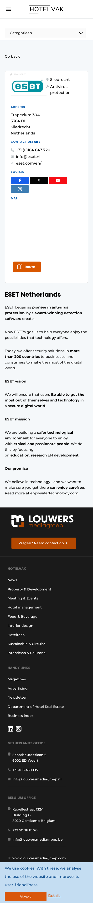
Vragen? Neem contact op (41, 543)
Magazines (17, 679)
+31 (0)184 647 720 (33, 150)
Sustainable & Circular (26, 644)
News (12, 580)
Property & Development (29, 589)
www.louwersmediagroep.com (39, 858)
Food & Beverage (22, 616)
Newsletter (17, 697)
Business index (21, 716)
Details (54, 895)
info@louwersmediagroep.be (37, 839)
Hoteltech (16, 635)
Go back (12, 56)
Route (30, 267)
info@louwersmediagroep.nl (37, 779)
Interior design (20, 625)
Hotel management (25, 607)
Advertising (18, 688)
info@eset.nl (28, 156)
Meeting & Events (23, 598)
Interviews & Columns (26, 653)
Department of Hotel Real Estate (36, 707)
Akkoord (25, 896)
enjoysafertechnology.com (54, 493)
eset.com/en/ (28, 163)
